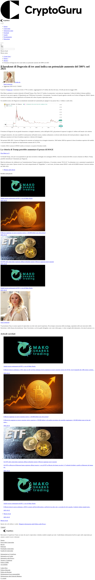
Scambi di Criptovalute (7, 551)
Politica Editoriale (5, 570)
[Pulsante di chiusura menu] (2, 23)
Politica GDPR (5, 562)
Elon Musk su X (5, 153)
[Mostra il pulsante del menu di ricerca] (1, 23)
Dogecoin (9, 90)
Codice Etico (4, 568)
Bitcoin (3, 544)
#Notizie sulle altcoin (9, 169)
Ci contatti (3, 578)
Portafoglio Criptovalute (7, 548)
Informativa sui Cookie (7, 556)
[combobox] (47, 48)
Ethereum (3, 546)
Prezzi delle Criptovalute (7, 542)
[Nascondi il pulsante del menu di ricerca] (1, 44)
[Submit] (2, 47)
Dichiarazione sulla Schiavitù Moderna (11, 576)
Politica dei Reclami (6, 572)
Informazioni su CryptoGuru (8, 554)
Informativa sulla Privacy (7, 558)
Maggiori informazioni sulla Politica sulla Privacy (32, 524)
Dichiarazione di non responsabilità (10, 574)
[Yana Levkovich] (15, 320)
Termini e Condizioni (6, 560)
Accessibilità (4, 564)
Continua (3, 527)
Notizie (3, 540)
